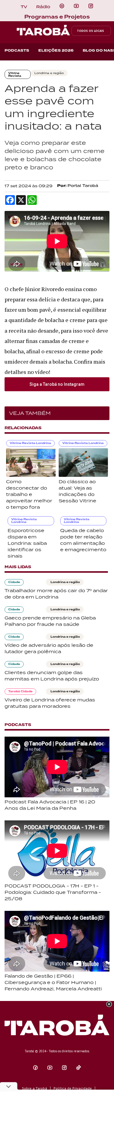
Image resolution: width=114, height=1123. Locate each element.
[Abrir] (76, 6)
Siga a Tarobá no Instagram (57, 384)
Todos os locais (90, 31)
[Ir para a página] (61, 6)
